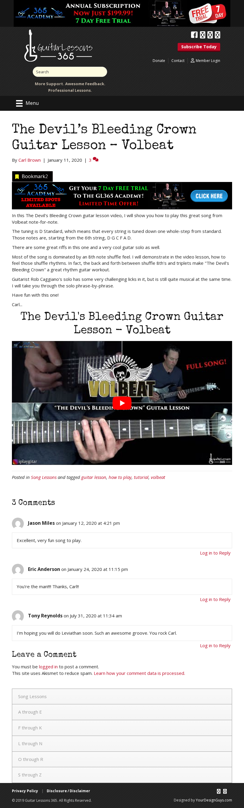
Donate (159, 60)
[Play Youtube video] (122, 403)
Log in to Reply (215, 553)
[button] (199, 47)
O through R (30, 759)
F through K (30, 728)
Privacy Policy (25, 790)
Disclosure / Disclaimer (68, 790)
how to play (120, 477)
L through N (30, 743)
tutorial (141, 477)
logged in (48, 667)
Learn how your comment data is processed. (139, 673)
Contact (177, 60)
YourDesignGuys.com (214, 800)
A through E (30, 712)
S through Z (30, 775)
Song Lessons (44, 477)
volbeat (158, 477)
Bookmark (35, 176)
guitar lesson (93, 477)
